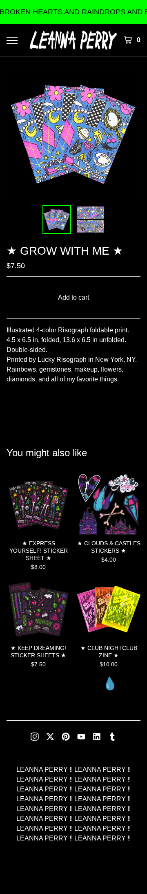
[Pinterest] (66, 736)
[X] (50, 736)
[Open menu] (11, 40)
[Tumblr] (112, 736)
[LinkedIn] (97, 736)
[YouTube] (81, 736)
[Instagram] (35, 736)
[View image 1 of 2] (56, 219)
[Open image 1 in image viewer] (73, 133)
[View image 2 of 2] (90, 219)
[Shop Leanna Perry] (73, 39)
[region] (73, 12)
